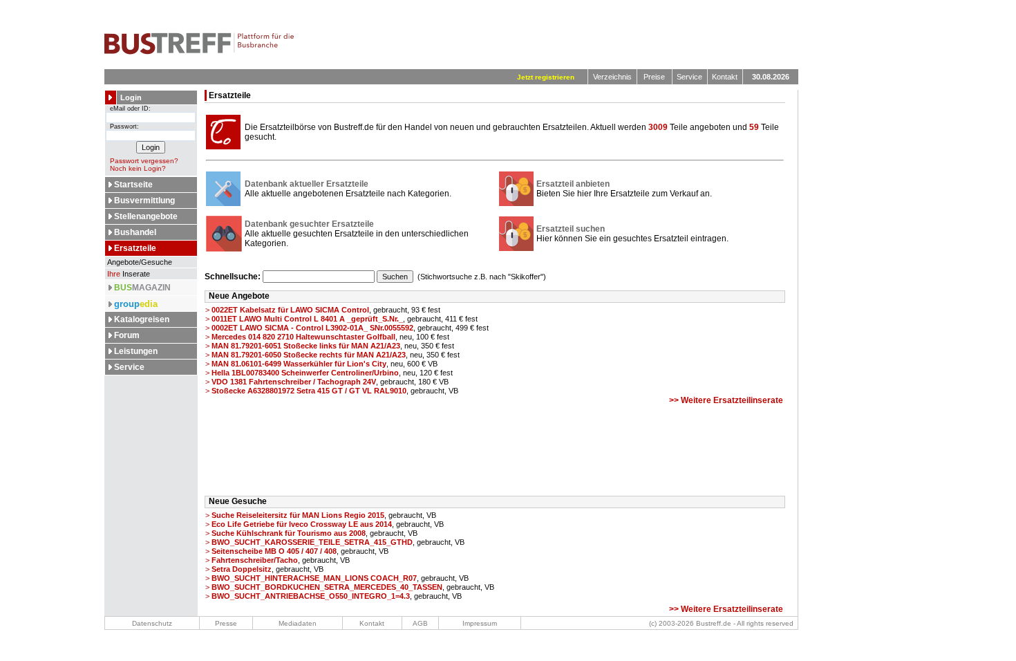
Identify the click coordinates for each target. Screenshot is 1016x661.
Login (131, 97)
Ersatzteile (135, 248)
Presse (226, 623)
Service (689, 77)
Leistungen (136, 351)
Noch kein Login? (138, 168)
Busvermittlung (144, 200)
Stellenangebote (146, 216)
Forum (127, 335)
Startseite (133, 184)
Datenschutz (152, 623)
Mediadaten (298, 623)
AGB (420, 623)
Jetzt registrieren (545, 77)
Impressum (479, 623)
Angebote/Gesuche (138, 262)
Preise (654, 77)
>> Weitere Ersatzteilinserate (726, 400)
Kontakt (724, 77)
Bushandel (135, 232)
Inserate (128, 274)
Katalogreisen (141, 319)
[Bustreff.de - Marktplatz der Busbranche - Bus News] (199, 52)
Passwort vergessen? (144, 161)
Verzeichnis (612, 77)
